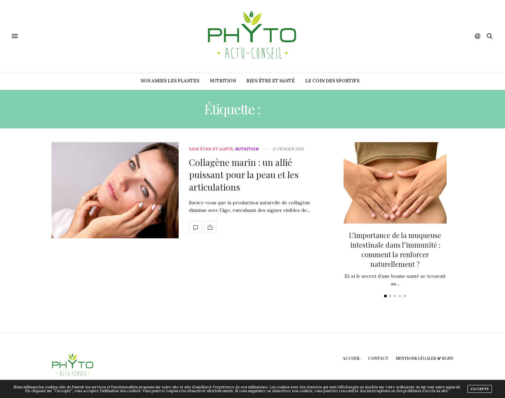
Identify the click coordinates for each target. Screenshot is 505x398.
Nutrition (223, 81)
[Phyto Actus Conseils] (252, 36)
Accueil (351, 358)
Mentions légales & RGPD (424, 358)
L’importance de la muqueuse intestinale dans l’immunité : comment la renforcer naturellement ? (395, 249)
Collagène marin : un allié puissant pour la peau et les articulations (244, 174)
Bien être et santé (270, 81)
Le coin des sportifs (332, 81)
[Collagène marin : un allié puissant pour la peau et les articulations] (115, 190)
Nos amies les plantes (170, 81)
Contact (378, 358)
